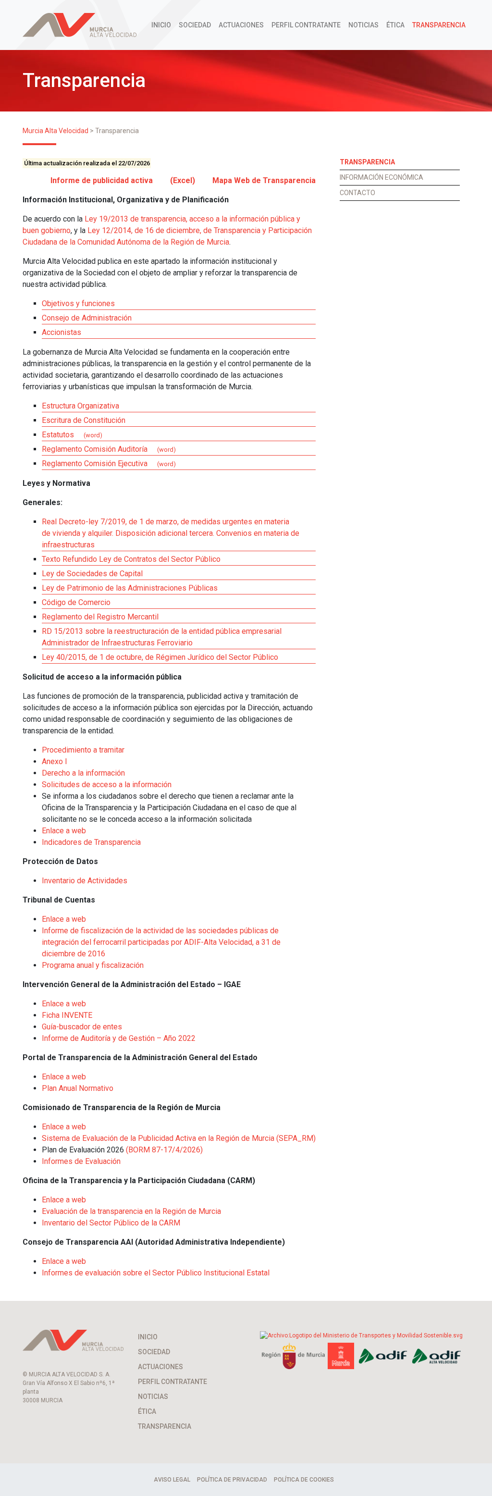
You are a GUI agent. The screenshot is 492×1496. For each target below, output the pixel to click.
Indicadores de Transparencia (91, 842)
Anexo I (54, 761)
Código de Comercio (76, 602)
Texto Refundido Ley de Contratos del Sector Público (131, 559)
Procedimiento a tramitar (83, 749)
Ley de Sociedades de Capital (92, 573)
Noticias (363, 25)
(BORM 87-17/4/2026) (164, 1149)
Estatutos (58, 434)
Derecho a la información (83, 773)
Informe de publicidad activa (101, 180)
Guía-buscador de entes (82, 1026)
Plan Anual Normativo (77, 1088)
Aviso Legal (172, 1479)
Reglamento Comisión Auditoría (95, 449)
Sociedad (195, 25)
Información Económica (381, 177)
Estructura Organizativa (80, 405)
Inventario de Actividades (84, 880)
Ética (395, 25)
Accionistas (61, 332)
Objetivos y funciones (78, 303)
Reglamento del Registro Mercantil (100, 616)
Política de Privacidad (232, 1479)
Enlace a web (64, 830)
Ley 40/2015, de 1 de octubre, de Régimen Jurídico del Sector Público (160, 657)
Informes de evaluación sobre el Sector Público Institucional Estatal (156, 1272)
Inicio (161, 25)
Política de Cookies (304, 1479)
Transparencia (439, 25)
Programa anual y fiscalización (93, 965)
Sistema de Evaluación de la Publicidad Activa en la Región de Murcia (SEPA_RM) (179, 1138)
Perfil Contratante (306, 25)
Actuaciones (241, 25)
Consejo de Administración (87, 317)
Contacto (357, 193)
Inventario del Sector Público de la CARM (111, 1222)
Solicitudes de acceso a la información (107, 784)
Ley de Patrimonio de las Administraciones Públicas (130, 588)
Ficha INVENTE (67, 1015)
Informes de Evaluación (81, 1161)
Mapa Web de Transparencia (264, 180)
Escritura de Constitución (83, 420)
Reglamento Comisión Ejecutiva (95, 463)
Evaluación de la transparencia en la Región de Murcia (131, 1211)
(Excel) (182, 180)
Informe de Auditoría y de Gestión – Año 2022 (119, 1038)
